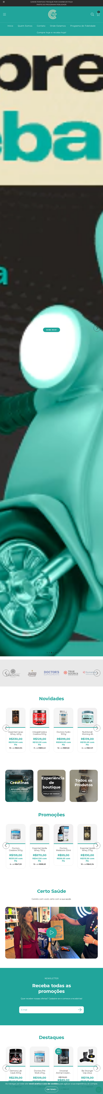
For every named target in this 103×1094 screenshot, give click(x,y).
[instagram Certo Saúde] (3, 2)
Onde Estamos (58, 26)
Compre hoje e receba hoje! (51, 32)
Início (10, 26)
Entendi (51, 1089)
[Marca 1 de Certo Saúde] (13, 673)
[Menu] (4, 14)
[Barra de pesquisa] (92, 14)
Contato (41, 26)
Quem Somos (25, 26)
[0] (98, 15)
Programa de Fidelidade (83, 26)
